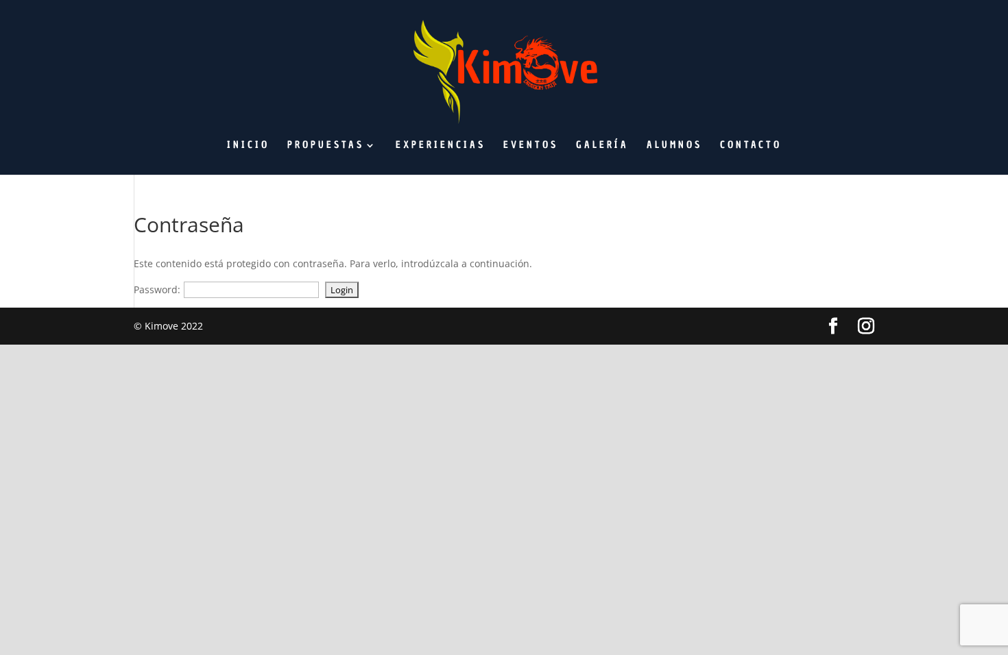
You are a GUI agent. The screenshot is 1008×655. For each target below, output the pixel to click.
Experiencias (440, 145)
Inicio (248, 145)
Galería (602, 145)
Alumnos (674, 145)
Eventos (530, 145)
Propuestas (325, 145)
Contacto (751, 145)
